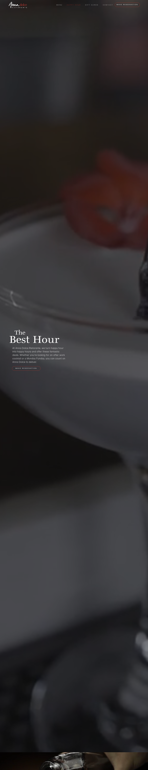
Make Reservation (127, 5)
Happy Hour (74, 5)
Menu (60, 5)
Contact (108, 5)
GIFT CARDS (92, 5)
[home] (17, 5)
